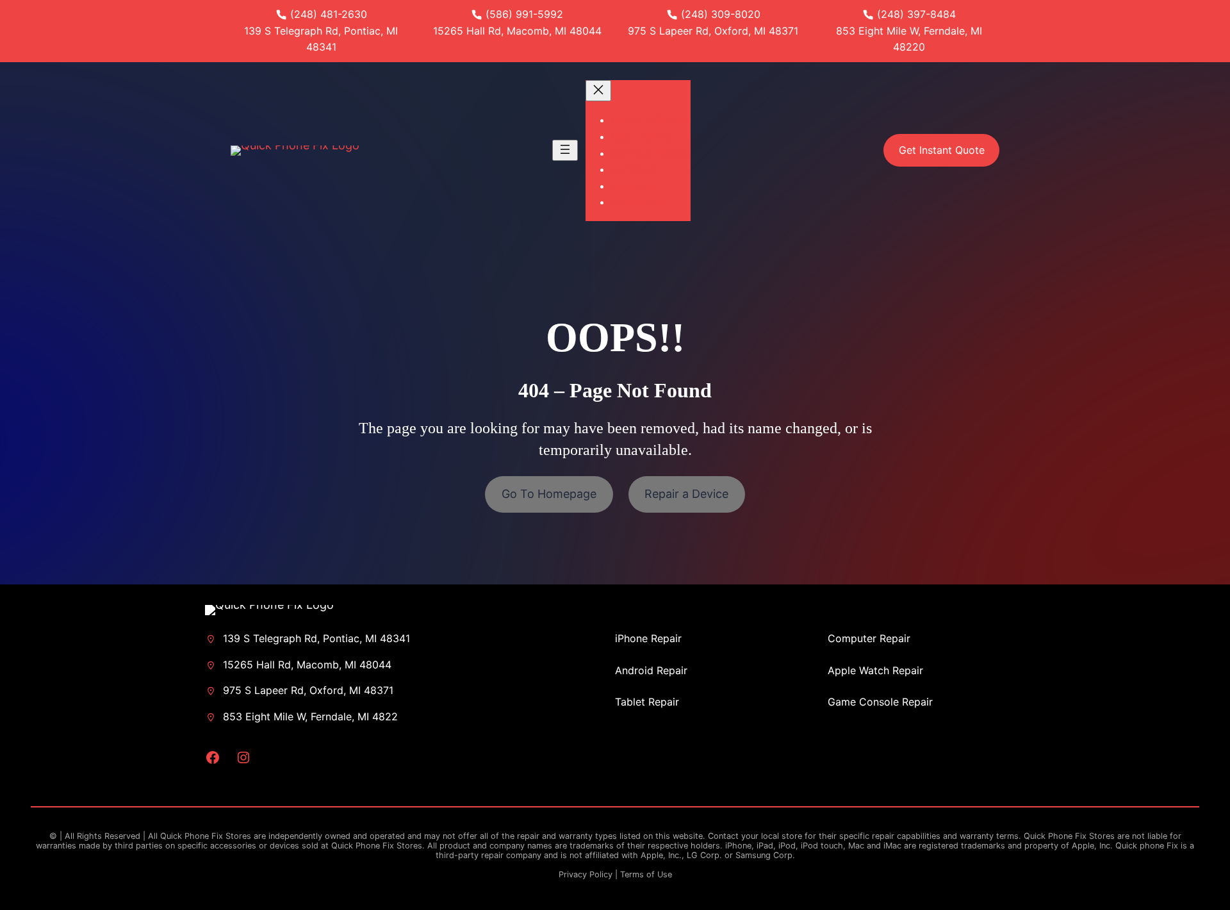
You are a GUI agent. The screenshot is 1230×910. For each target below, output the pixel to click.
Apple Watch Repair (875, 670)
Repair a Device (686, 493)
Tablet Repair (647, 701)
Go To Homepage (549, 493)
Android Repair (651, 670)
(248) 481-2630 (328, 14)
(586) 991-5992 (524, 14)
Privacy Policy (585, 874)
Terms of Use (646, 874)
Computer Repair (869, 638)
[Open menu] (565, 150)
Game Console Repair (880, 701)
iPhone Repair (648, 638)
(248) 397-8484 (916, 14)
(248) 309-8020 (720, 14)
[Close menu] (598, 90)
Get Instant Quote (942, 150)
